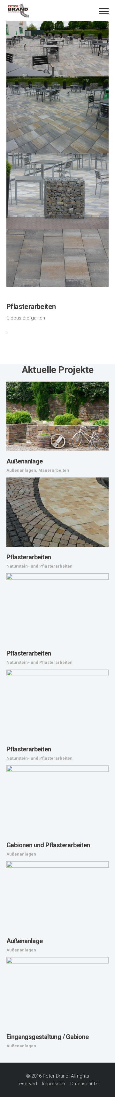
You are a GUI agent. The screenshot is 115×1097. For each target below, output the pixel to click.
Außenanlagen (21, 470)
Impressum (54, 1083)
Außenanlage (24, 461)
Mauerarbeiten (53, 470)
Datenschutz (84, 1083)
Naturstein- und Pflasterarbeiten (39, 566)
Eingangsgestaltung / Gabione (47, 1037)
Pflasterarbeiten (28, 557)
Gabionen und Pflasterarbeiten (48, 845)
